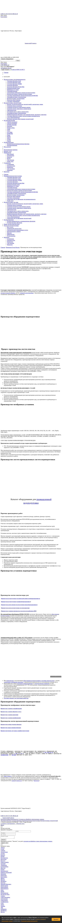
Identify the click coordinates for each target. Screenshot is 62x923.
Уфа (2, 907)
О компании (10, 164)
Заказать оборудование (7, 59)
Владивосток (4, 858)
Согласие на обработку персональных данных (31, 819)
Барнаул (3, 855)
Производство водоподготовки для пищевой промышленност (15, 601)
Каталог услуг (8, 151)
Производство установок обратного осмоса (11, 711)
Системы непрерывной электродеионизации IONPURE (22, 95)
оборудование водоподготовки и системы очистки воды (38, 680)
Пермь (2, 891)
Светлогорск (4, 899)
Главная (6, 72)
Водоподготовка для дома (11, 202)
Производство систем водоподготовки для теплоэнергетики (15, 608)
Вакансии (10, 170)
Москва (3, 879)
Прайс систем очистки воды (11, 224)
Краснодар (4, 875)
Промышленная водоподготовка (13, 176)
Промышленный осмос (13, 88)
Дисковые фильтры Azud (14, 81)
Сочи (2, 903)
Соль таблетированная (13, 117)
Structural (9, 126)
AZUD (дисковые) (12, 122)
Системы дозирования (13, 101)
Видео (9, 158)
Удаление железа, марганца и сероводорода (19, 108)
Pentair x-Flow (11, 127)
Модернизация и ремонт (14, 231)
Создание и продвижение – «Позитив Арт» (13, 823)
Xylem (9, 139)
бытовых (14, 754)
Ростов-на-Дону (5, 894)
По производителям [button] (9, 120)
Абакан (3, 847)
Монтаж (9, 233)
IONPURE (10, 133)
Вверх (2, 825)
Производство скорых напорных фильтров (11, 727)
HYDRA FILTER (11, 125)
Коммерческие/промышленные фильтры (18, 144)
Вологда (3, 860)
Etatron (9, 141)
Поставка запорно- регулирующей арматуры (16, 698)
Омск (2, 890)
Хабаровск (4, 909)
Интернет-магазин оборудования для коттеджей (20, 119)
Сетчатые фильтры (17, 820)
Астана (3, 853)
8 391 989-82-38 (13, 14)
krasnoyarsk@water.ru (30, 43)
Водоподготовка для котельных (16, 98)
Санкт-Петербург (5, 897)
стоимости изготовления (26, 293)
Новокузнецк (4, 885)
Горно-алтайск (5, 862)
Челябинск (4, 910)
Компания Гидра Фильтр (13, 247)
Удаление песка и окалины (14, 106)
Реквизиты (10, 167)
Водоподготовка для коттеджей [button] (12, 103)
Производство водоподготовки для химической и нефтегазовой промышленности (20, 598)
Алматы (3, 850)
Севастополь (4, 900)
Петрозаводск (4, 893)
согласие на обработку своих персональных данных (37, 841)
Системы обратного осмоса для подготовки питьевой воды (23, 116)
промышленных (4, 754)
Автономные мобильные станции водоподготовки (21, 92)
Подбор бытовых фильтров (14, 222)
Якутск (3, 912)
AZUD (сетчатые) (12, 123)
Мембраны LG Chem (13, 89)
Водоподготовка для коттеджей (49, 820)
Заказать (3, 839)
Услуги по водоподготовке (11, 225)
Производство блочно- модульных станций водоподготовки (15, 730)
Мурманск (3, 881)
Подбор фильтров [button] (9, 142)
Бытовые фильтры (12, 145)
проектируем (9, 680)
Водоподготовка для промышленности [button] (14, 79)
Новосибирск (4, 887)
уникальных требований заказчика (13, 682)
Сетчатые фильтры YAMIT (14, 84)
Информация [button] (7, 152)
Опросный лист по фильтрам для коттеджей (19, 218)
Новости (9, 157)
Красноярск (4, 16)
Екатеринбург (4, 866)
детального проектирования (24, 683)
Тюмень (3, 906)
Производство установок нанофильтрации (11, 717)
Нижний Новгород (6, 884)
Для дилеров (10, 160)
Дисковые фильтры (6, 820)
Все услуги (10, 227)
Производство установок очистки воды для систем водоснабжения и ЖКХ (18, 611)
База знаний (10, 154)
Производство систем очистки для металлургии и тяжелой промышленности (19, 604)
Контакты (6, 171)
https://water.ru (7, 776)
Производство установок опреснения (9, 714)
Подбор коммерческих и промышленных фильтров (21, 221)
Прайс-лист (10, 161)
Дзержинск (4, 865)
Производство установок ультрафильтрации (11, 708)
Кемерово (3, 874)
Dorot (8, 135)
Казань (2, 869)
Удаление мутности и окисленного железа (18, 107)
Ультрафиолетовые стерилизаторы (16, 97)
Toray (8, 130)
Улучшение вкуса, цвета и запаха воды (17, 111)
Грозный (3, 863)
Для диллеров (11, 168)
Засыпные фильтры (12, 85)
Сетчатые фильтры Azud (14, 82)
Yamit (8, 129)
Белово (3, 856)
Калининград (4, 871)
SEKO (9, 138)
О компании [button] (7, 163)
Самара (3, 896)
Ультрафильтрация (12, 91)
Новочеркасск (4, 888)
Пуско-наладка (11, 236)
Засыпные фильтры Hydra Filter (15, 86)
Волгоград (3, 859)
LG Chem (9, 132)
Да (1, 68)
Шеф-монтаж (10, 234)
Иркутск (3, 868)
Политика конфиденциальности (9, 819)
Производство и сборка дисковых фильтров (11, 724)
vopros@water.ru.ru (17, 780)
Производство (11, 166)
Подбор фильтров (9, 219)
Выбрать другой (6, 68)
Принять (56, 919)
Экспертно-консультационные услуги (17, 230)
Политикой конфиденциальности (29, 921)
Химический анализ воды (14, 228)
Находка (3, 882)
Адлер (2, 849)
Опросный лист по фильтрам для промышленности (21, 199)
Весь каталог (7, 146)
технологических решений (41, 683)
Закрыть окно (4, 842)
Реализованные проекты (10, 149)
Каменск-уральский (6, 872)
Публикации (10, 155)
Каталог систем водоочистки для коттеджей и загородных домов (25, 104)
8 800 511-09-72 (5, 14)
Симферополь (4, 901)
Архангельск (4, 852)
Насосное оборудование (13, 100)
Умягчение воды (11, 110)
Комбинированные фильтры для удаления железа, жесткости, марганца (26, 114)
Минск (2, 878)
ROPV (9, 136)
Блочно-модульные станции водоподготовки (19, 94)
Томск (2, 904)
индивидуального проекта (8, 293)
